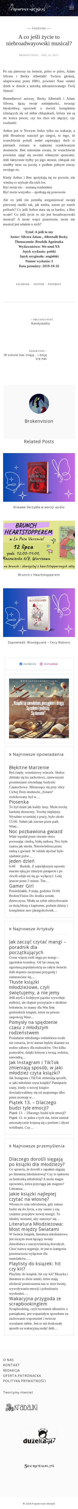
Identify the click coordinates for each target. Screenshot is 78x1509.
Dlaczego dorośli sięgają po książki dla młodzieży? (37, 1161)
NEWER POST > (38, 351)
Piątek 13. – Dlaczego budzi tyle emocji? (32, 1105)
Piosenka (19, 802)
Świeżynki (39, 28)
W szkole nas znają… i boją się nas (25, 357)
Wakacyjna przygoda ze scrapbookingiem (35, 1301)
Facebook (23, 284)
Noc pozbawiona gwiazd (36, 831)
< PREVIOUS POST (42, 319)
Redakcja (11, 1370)
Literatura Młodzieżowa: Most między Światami (36, 1226)
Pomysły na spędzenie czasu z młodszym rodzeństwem (33, 1027)
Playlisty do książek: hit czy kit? (35, 1266)
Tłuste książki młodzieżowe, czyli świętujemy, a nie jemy (34, 987)
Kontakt (11, 1365)
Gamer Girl (21, 886)
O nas (8, 1360)
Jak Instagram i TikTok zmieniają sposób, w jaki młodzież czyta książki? (36, 1067)
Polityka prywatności (24, 1381)
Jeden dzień (22, 861)
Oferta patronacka (22, 1375)
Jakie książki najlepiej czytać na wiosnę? (32, 1196)
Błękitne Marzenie (29, 767)
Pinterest (54, 284)
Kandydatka (40, 323)
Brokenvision (28, 55)
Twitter (38, 284)
